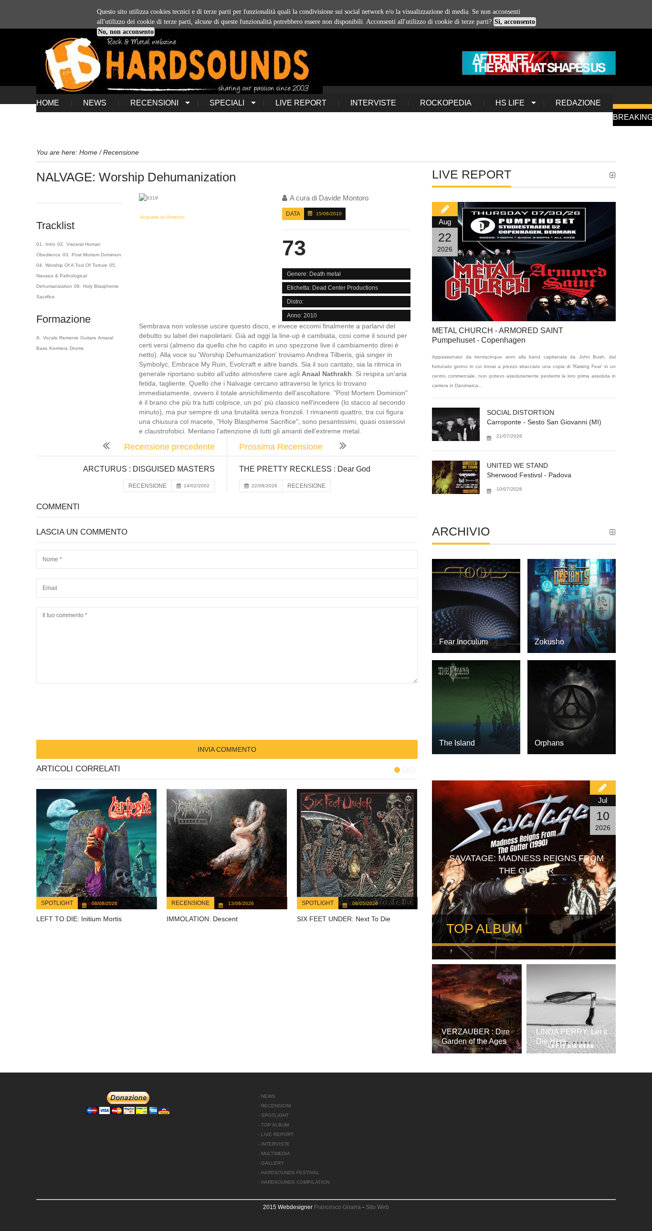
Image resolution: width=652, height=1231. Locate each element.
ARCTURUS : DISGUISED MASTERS (149, 469)
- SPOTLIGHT (273, 1115)
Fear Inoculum (463, 642)
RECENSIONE (147, 486)
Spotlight (57, 903)
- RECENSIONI (274, 1105)
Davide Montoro (343, 198)
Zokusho (549, 642)
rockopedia (446, 103)
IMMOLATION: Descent (202, 919)
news (94, 103)
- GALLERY (271, 1163)
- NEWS (266, 1096)
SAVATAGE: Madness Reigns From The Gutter (526, 864)
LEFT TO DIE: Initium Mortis (79, 919)
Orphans (549, 743)
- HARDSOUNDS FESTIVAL (288, 1172)
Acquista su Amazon (162, 217)
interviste (373, 103)
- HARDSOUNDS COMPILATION (293, 1182)
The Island (457, 743)
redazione (578, 103)
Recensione (190, 903)
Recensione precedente (169, 447)
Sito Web (377, 1207)
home (47, 103)
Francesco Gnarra (337, 1207)
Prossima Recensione (282, 447)
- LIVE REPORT (276, 1134)
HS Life (510, 103)
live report (300, 103)
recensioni (154, 103)
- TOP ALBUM (273, 1124)
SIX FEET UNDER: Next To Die (343, 919)
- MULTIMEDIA (274, 1153)
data (293, 213)
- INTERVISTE (274, 1144)
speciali (227, 103)
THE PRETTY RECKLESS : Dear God (304, 469)
